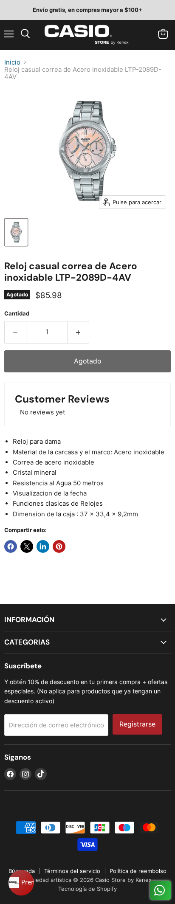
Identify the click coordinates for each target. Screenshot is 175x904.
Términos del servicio (72, 870)
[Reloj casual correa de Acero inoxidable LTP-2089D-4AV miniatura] (16, 232)
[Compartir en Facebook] (10, 546)
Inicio (12, 62)
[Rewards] (21, 883)
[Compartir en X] (26, 546)
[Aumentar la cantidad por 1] (78, 332)
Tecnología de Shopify (87, 888)
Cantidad (16, 313)
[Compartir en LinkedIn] (43, 546)
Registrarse (137, 724)
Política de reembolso (138, 870)
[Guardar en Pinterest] (59, 546)
